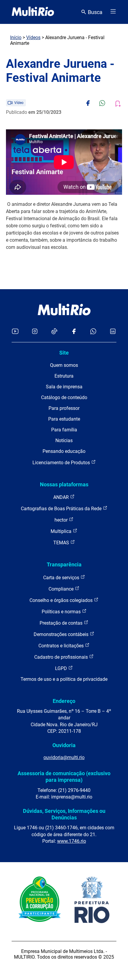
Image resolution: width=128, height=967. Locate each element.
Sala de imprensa (64, 387)
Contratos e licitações (61, 646)
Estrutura (64, 376)
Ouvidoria (64, 745)
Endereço (64, 701)
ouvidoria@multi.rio (64, 757)
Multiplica (62, 531)
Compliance (62, 589)
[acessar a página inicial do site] (32, 12)
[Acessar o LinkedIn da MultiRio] (112, 331)
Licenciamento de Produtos (61, 462)
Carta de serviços (61, 577)
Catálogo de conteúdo (64, 397)
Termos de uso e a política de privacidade (64, 679)
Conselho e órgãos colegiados (61, 600)
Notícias (64, 440)
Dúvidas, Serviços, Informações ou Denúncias (64, 814)
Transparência (64, 564)
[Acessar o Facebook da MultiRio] (73, 331)
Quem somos (64, 365)
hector (61, 520)
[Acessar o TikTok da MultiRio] (54, 331)
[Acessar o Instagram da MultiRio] (34, 331)
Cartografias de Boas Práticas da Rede (62, 508)
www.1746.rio (71, 841)
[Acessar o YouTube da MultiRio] (15, 331)
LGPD (61, 668)
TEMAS (61, 542)
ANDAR (61, 497)
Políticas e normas (62, 611)
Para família (64, 430)
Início (15, 37)
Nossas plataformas (64, 484)
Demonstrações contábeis (62, 634)
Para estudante (64, 419)
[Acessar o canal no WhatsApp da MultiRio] (93, 331)
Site (64, 353)
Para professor (64, 408)
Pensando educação (64, 451)
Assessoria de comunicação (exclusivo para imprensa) (64, 776)
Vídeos (33, 37)
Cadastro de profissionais (61, 657)
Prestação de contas (62, 623)
